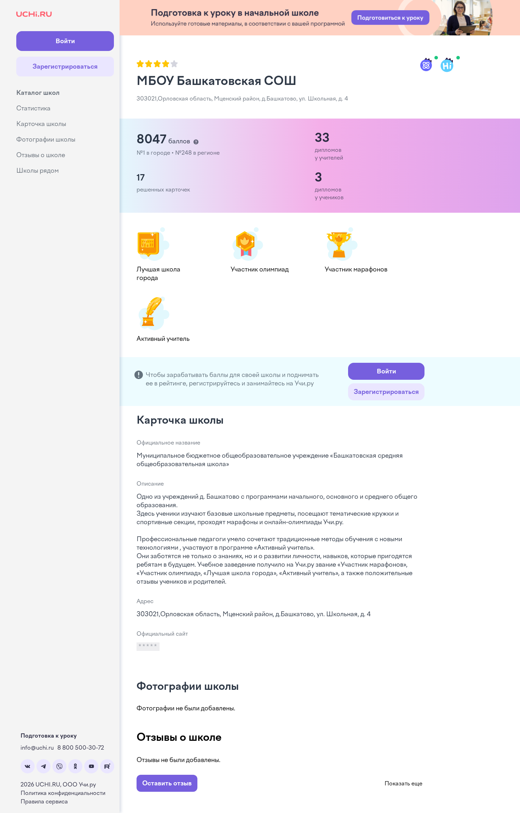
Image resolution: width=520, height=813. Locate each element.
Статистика (33, 108)
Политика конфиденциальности (63, 793)
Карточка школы (41, 124)
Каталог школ (38, 93)
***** (148, 647)
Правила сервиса (44, 801)
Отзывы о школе (40, 155)
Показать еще (403, 783)
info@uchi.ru (37, 747)
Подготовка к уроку (49, 735)
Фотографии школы (45, 139)
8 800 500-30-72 (80, 747)
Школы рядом (37, 170)
